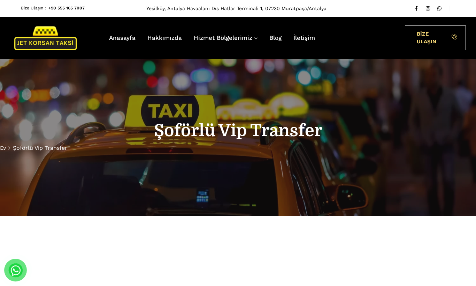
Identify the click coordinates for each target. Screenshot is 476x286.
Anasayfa (122, 37)
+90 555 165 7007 (66, 8)
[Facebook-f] (416, 8)
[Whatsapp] (439, 8)
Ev (3, 148)
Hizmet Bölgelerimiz (223, 37)
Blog (275, 37)
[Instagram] (428, 8)
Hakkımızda (164, 37)
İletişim (304, 37)
